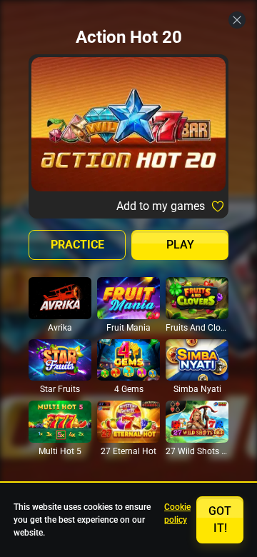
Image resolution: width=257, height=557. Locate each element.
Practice (77, 244)
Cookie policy (177, 513)
